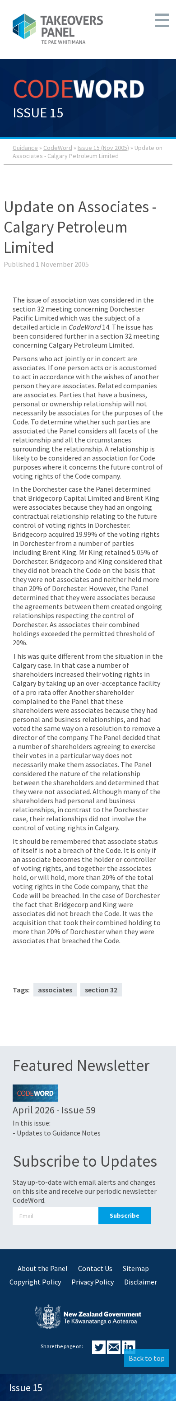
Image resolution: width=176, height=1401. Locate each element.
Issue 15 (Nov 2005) (103, 148)
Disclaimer (140, 1281)
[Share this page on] (99, 1351)
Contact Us (95, 1268)
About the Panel (43, 1268)
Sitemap (136, 1268)
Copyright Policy (35, 1281)
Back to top (147, 1358)
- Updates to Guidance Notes (57, 1132)
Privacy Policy (92, 1281)
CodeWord (57, 148)
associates (55, 989)
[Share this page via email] (114, 1351)
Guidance (25, 148)
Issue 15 (25, 1387)
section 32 (101, 989)
